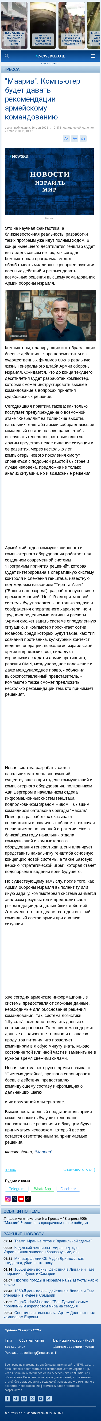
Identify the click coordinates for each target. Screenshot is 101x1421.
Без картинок (15, 1346)
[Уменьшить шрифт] (66, 138)
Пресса (12, 69)
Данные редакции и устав (73, 1346)
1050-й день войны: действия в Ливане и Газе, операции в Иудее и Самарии (49, 1293)
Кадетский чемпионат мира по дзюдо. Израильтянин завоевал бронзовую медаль (41, 1250)
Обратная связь (31, 1340)
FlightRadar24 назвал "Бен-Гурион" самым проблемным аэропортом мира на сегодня (46, 1304)
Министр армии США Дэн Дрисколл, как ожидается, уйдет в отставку (44, 1261)
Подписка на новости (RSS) (73, 1340)
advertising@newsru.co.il (38, 1353)
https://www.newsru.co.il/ (25, 1218)
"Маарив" (43, 1152)
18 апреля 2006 (75, 1218)
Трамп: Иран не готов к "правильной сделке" (53, 1241)
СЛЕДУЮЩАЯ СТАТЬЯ (78, 1169)
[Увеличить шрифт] (74, 138)
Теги (8, 1340)
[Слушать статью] (88, 138)
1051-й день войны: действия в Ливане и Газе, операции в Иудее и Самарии (49, 1271)
